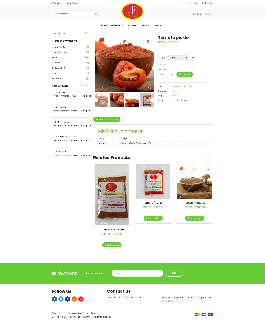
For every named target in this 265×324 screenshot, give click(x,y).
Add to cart (184, 74)
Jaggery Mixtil (61, 107)
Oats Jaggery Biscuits (65, 136)
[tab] (106, 119)
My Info (132, 25)
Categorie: (163, 91)
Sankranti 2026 (59, 68)
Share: (161, 100)
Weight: (161, 57)
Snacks (55, 73)
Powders (56, 62)
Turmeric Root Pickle (111, 229)
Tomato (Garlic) (153, 202)
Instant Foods (58, 47)
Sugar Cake (60, 92)
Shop (144, 25)
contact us (167, 301)
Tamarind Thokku (194, 202)
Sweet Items (58, 78)
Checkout (208, 3)
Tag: (160, 95)
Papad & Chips (59, 52)
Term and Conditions (77, 313)
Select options (112, 245)
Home (104, 25)
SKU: (160, 86)
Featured (116, 25)
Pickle (54, 57)
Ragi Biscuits (60, 151)
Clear (192, 58)
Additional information (107, 119)
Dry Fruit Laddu (62, 122)
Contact (158, 25)
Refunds (95, 313)
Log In (195, 3)
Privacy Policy (58, 313)
